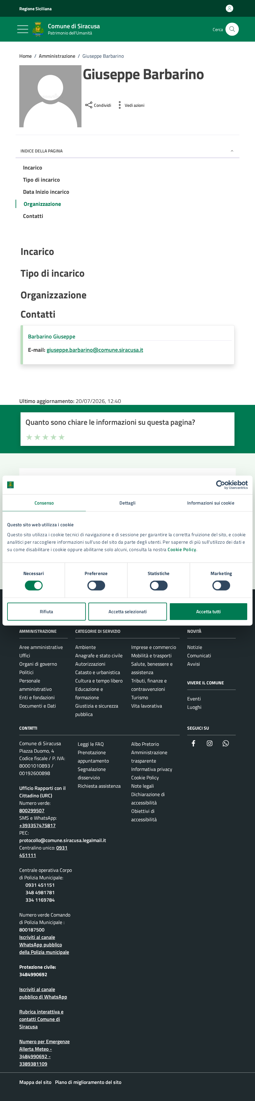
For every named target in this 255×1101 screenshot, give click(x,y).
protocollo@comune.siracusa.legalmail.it (62, 840)
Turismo (139, 697)
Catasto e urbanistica (97, 672)
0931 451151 (40, 885)
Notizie (194, 647)
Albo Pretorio (145, 744)
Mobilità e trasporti (151, 655)
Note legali (142, 786)
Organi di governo (38, 664)
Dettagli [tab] (127, 502)
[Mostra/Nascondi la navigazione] (22, 29)
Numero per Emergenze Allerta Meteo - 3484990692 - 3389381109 (44, 1052)
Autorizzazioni (90, 664)
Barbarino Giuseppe (51, 336)
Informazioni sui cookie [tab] (210, 502)
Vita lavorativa (146, 705)
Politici (26, 672)
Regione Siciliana (35, 8)
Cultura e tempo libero (99, 680)
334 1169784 (40, 900)
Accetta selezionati (128, 611)
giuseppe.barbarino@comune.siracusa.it (95, 350)
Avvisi (193, 664)
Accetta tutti (208, 611)
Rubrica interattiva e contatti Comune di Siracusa (41, 1019)
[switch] (96, 586)
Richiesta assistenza (99, 786)
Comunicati (199, 655)
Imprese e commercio (153, 647)
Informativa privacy (151, 769)
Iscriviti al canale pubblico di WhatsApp (43, 992)
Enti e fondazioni (37, 697)
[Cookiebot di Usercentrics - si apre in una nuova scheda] (220, 485)
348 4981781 (40, 892)
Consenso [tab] (44, 502)
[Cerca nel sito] (232, 29)
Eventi (194, 698)
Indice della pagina (42, 150)
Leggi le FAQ (91, 744)
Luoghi (194, 707)
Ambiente (85, 647)
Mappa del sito (35, 1082)
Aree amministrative (41, 647)
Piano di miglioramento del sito (88, 1082)
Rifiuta (46, 611)
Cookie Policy (182, 549)
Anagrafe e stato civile (99, 655)
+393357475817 (37, 825)
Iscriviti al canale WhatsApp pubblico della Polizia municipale (44, 944)
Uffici (24, 655)
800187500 (31, 929)
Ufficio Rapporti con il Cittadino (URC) (42, 791)
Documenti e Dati (37, 705)
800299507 (31, 810)
